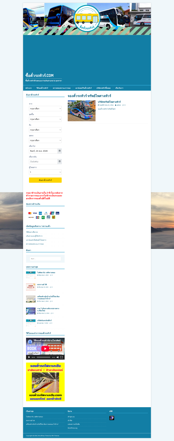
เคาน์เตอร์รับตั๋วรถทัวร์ (83, 88)
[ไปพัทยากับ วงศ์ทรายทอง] (31, 277)
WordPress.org (72, 428)
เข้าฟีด (70, 420)
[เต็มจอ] (61, 357)
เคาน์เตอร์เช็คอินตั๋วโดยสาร (36, 240)
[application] (45, 348)
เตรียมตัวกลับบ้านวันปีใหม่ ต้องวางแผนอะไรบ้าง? (48, 297)
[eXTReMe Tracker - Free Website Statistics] (111, 419)
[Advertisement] (87, 52)
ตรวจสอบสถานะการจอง (62, 88)
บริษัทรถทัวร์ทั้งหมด (103, 88)
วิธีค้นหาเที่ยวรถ (32, 232)
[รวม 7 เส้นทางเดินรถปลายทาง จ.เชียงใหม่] (31, 313)
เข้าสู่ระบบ (71, 417)
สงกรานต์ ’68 (42, 284)
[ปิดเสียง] (58, 357)
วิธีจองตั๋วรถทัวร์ (42, 88)
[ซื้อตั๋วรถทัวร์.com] (87, 34)
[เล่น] (29, 357)
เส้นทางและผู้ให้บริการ (34, 236)
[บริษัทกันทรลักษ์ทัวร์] (31, 325)
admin (119, 105)
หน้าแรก (28, 88)
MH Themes (55, 435)
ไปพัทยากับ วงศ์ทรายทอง (46, 272)
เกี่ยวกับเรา (119, 88)
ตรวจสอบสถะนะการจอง (35, 244)
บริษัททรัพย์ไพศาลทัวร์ (109, 101)
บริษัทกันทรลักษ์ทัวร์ (44, 320)
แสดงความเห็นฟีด (74, 424)
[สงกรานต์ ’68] (31, 289)
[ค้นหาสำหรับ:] (45, 259)
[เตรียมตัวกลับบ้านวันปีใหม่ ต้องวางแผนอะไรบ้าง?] (31, 301)
